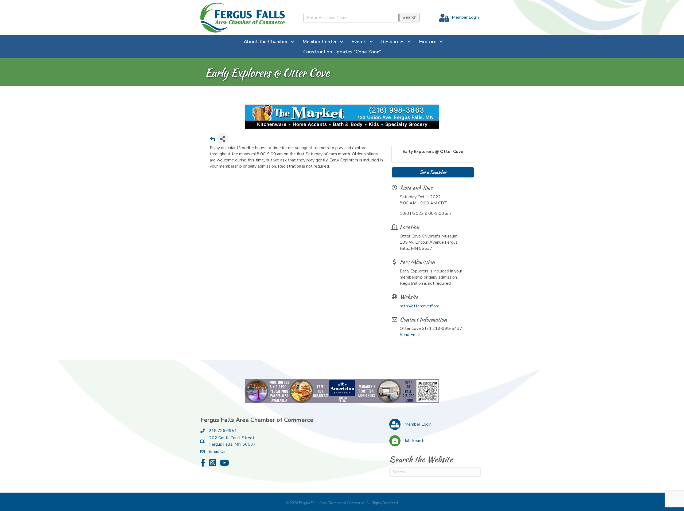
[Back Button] (212, 140)
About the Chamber (266, 41)
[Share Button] (222, 139)
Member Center (319, 41)
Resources (393, 41)
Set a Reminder (432, 172)
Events (359, 41)
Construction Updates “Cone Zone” (342, 52)
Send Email (410, 335)
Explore (428, 41)
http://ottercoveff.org (420, 306)
